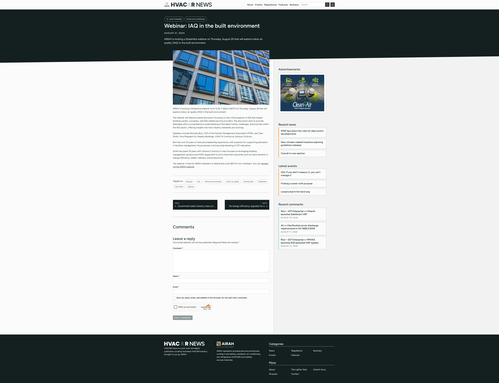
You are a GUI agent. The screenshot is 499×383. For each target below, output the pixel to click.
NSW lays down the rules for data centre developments (302, 132)
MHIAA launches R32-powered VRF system (300, 241)
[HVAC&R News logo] (188, 4)
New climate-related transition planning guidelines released (302, 144)
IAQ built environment (213, 182)
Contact (295, 374)
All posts (273, 374)
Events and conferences (195, 19)
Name (176, 276)
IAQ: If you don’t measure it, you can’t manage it (300, 174)
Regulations (270, 4)
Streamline (262, 182)
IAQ (198, 182)
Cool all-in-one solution (293, 153)
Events (258, 4)
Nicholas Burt (249, 182)
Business (294, 4)
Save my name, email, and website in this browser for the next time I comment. (211, 298)
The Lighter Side (299, 369)
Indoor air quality (232, 182)
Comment (178, 248)
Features (283, 4)
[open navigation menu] (332, 4)
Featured (189, 182)
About (272, 369)
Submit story (319, 369)
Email (176, 287)
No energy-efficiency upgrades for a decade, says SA (246, 206)
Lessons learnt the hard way (295, 191)
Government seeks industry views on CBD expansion (195, 206)
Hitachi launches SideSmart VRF (298, 213)
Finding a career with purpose (297, 183)
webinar (191, 187)
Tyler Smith (179, 187)
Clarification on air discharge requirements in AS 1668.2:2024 (299, 227)
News (250, 4)
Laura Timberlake (175, 19)
